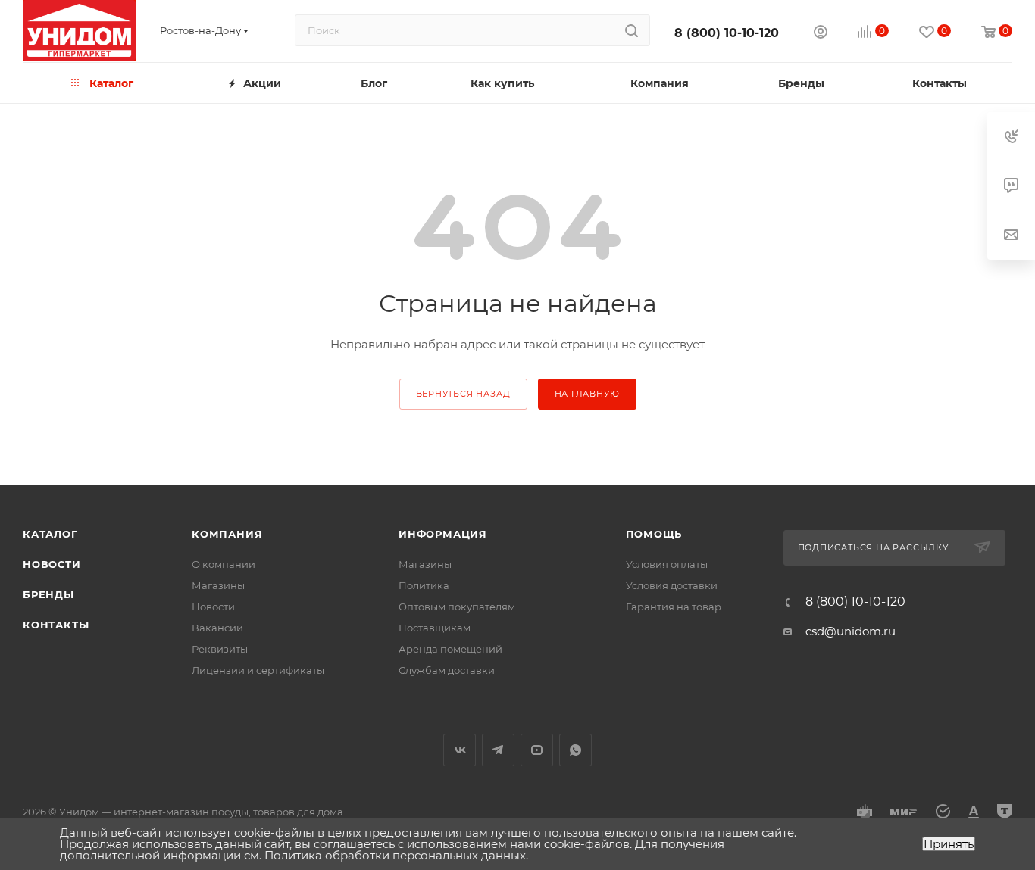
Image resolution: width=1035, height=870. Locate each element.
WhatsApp (575, 750)
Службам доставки (447, 670)
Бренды (48, 594)
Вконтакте (459, 750)
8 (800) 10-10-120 (726, 33)
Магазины (218, 585)
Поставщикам (435, 628)
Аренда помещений (450, 649)
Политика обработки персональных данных (395, 855)
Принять (949, 844)
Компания (227, 534)
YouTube (537, 750)
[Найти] (631, 30)
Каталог (50, 534)
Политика (424, 585)
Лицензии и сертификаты (258, 670)
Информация (443, 534)
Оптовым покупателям (457, 606)
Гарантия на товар (673, 606)
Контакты (56, 625)
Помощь (654, 534)
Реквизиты (220, 649)
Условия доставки (672, 585)
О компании (223, 564)
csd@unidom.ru (850, 631)
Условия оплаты (667, 564)
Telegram (498, 750)
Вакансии (217, 628)
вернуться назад (463, 393)
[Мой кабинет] (820, 33)
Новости (52, 564)
